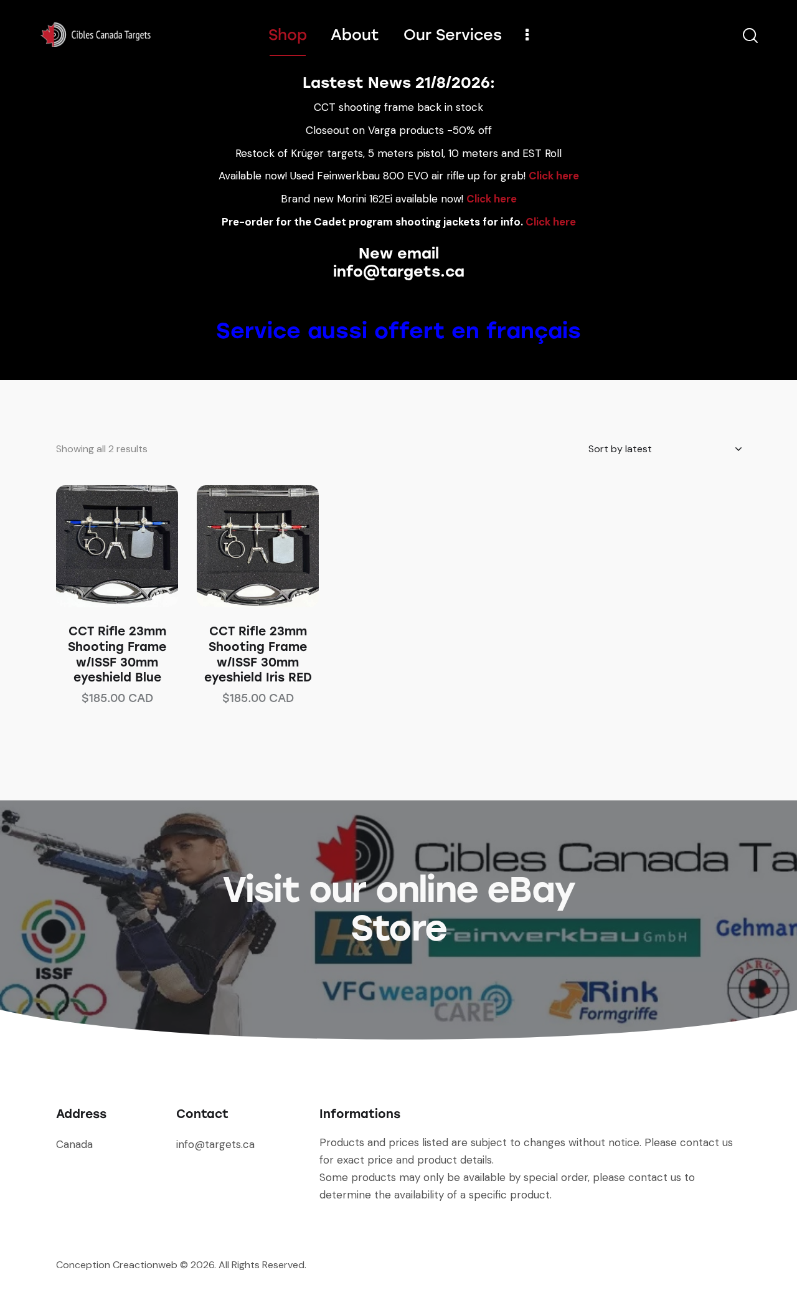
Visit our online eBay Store (398, 908)
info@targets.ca (399, 271)
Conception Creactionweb (116, 1264)
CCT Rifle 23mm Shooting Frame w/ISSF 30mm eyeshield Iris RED (258, 654)
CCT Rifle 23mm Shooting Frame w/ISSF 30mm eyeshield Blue (117, 654)
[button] (100, 546)
